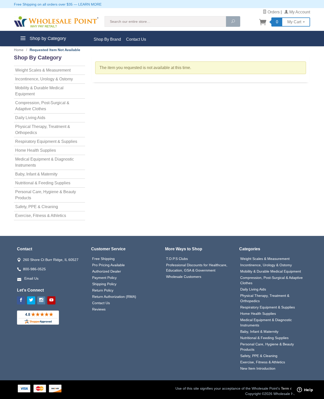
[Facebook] (21, 300)
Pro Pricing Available (108, 265)
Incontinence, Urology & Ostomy (44, 79)
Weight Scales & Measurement (43, 70)
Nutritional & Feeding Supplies (42, 183)
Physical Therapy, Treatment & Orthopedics (42, 129)
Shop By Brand (107, 39)
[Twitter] (31, 300)
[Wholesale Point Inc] (56, 22)
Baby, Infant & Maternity (36, 174)
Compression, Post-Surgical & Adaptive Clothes (42, 106)
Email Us (31, 278)
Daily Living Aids (30, 118)
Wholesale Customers (183, 277)
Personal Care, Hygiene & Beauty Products (45, 195)
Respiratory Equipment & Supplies (46, 141)
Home (19, 50)
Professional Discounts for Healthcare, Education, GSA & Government (196, 267)
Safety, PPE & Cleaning (36, 207)
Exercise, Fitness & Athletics (40, 215)
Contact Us (136, 39)
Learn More (90, 4)
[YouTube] (51, 300)
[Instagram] (41, 300)
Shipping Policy (104, 284)
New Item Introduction (257, 368)
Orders (273, 12)
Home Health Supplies (35, 150)
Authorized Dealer (106, 271)
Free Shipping (103, 259)
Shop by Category (47, 38)
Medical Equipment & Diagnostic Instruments (44, 162)
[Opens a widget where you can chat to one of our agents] (305, 390)
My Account (299, 12)
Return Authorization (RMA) (114, 297)
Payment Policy (104, 278)
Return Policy (102, 290)
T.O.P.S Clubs (177, 259)
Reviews (99, 309)
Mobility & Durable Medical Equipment (39, 91)
